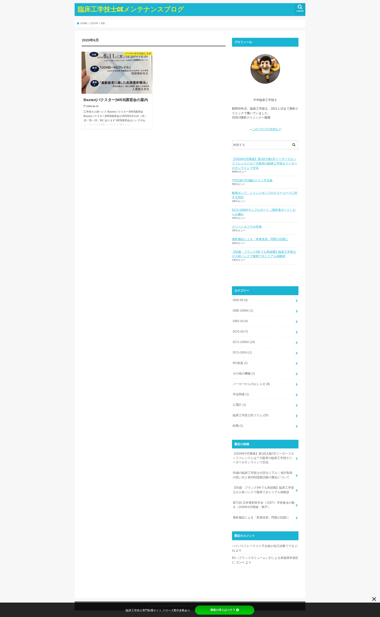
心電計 (239, 404)
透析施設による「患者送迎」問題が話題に (260, 239)
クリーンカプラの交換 (247, 226)
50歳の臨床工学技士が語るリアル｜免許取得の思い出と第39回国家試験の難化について (262, 475)
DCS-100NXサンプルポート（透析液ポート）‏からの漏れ (264, 212)
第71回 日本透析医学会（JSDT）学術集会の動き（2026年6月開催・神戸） (264, 505)
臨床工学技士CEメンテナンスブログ (131, 9)
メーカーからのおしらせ (251, 384)
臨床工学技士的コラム (250, 415)
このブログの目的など (267, 129)
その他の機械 (244, 373)
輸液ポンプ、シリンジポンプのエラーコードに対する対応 (264, 195)
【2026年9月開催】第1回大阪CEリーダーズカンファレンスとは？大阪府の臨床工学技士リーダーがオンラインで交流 (264, 163)
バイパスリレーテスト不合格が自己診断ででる (263, 546)
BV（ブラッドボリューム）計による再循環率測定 (265, 557)
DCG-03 (240, 331)
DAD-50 (240, 300)
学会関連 (241, 394)
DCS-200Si (242, 352)
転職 (238, 425)
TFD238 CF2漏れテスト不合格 (252, 180)
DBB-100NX (243, 310)
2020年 (94, 23)
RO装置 (240, 363)
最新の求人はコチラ (222, 610)
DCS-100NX (244, 342)
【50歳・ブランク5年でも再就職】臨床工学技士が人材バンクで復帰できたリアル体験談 (264, 254)
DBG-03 (240, 321)
